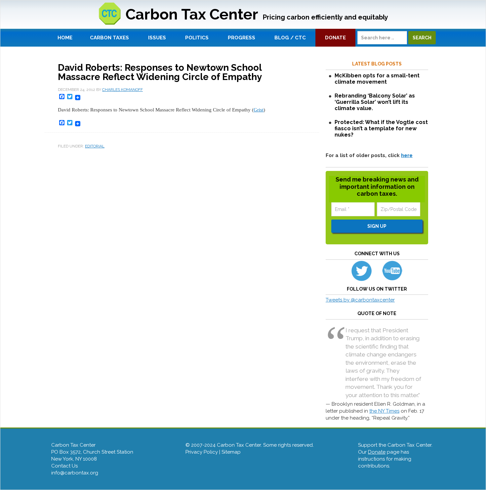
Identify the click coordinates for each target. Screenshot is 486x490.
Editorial (94, 146)
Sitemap (231, 452)
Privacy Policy (201, 452)
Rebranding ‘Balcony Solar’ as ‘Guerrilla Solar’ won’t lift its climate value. (375, 102)
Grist (258, 109)
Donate (376, 452)
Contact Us (64, 466)
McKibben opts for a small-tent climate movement (377, 78)
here (407, 155)
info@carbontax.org (74, 473)
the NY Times (384, 411)
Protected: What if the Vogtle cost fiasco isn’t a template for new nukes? (381, 128)
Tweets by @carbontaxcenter (360, 300)
